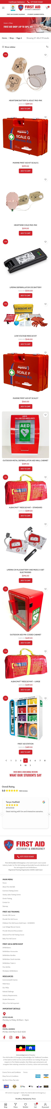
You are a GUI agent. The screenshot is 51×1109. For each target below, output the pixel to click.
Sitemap (5, 906)
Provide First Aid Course (10, 919)
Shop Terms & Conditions (10, 1076)
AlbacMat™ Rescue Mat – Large (25, 681)
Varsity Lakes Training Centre (12, 895)
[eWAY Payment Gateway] (46, 1086)
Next (49, 814)
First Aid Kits (6, 967)
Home (6, 23)
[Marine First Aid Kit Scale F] (25, 372)
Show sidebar (10, 47)
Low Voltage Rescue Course (11, 927)
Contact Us (6, 902)
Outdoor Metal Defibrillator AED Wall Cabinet (25, 460)
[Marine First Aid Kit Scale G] (25, 137)
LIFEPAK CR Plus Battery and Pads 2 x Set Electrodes (25, 571)
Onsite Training (7, 898)
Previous (2, 814)
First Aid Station (25, 744)
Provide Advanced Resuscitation (12, 931)
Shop (12, 38)
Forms (25, 1072)
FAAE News (6, 984)
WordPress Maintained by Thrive (25, 1099)
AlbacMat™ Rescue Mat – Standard (25, 507)
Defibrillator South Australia (11, 959)
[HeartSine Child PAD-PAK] (25, 199)
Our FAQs (6, 988)
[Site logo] (13, 7)
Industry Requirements (10, 995)
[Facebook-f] (6, 1039)
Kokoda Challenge (8, 991)
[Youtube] (19, 1039)
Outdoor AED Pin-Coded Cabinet (25, 634)
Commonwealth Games (10, 980)
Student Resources (9, 999)
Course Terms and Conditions (11, 1072)
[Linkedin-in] (25, 1039)
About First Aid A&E (9, 887)
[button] (25, 108)
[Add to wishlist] (45, 55)
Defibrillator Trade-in (9, 963)
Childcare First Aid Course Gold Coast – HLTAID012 (19, 923)
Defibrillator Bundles (9, 955)
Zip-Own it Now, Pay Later (10, 1080)
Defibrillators (7, 947)
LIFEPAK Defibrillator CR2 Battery (25, 287)
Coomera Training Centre (10, 891)
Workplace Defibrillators (10, 971)
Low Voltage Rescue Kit (25, 336)
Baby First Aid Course (9, 939)
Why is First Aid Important (11, 1003)
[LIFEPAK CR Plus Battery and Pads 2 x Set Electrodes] (25, 544)
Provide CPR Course (9, 915)
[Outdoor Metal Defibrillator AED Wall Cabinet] (25, 434)
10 (26, 765)
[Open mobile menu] (3, 7)
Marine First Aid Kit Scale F (25, 398)
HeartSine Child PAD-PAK (25, 225)
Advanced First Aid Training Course (13, 935)
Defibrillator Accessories (10, 951)
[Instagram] (12, 1039)
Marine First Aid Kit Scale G (25, 163)
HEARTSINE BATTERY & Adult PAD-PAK (25, 100)
